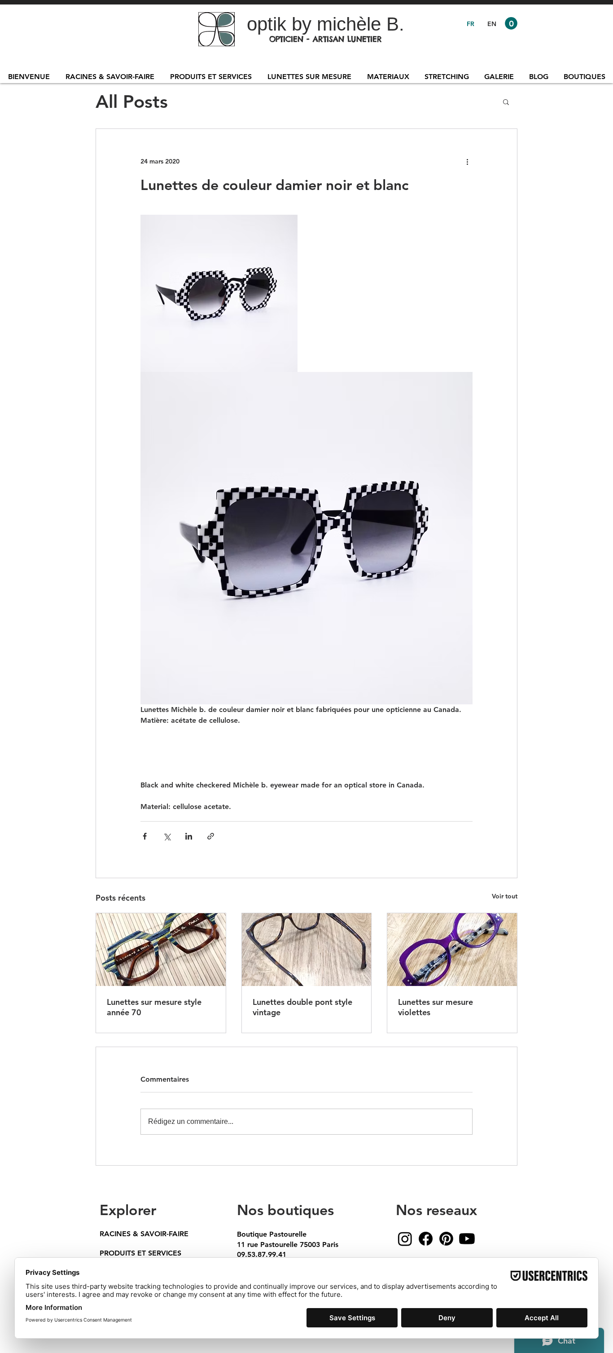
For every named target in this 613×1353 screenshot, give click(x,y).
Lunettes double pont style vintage (302, 1007)
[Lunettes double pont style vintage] (307, 949)
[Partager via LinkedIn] (188, 836)
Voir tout (504, 896)
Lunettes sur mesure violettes (435, 1007)
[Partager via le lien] (210, 836)
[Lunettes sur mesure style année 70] (161, 949)
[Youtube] (467, 1238)
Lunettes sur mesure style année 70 (154, 1007)
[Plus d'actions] (467, 161)
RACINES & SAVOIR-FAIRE (144, 1233)
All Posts (132, 101)
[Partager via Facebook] (144, 836)
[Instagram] (405, 1238)
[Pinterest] (446, 1238)
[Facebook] (425, 1238)
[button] (511, 23)
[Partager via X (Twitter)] (166, 836)
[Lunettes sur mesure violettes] (452, 949)
